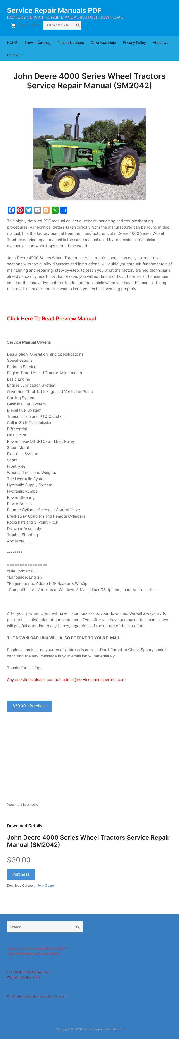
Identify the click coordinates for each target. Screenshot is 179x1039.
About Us (160, 42)
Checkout (15, 55)
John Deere (45, 886)
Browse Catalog (37, 42)
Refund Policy (56, 948)
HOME (12, 42)
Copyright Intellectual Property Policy (34, 954)
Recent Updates (70, 42)
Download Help (103, 42)
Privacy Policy (134, 42)
